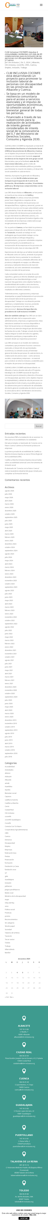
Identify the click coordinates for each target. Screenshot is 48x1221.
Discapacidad (10, 843)
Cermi (7, 806)
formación (8, 863)
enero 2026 (9, 507)
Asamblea (8, 786)
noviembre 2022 (11, 617)
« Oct (7, 997)
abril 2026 (8, 501)
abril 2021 (8, 674)
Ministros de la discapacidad (15, 896)
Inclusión (15, 67)
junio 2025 (8, 524)
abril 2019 (8, 743)
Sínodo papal (10, 926)
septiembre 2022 (11, 624)
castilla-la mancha (11, 800)
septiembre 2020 (11, 697)
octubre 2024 (10, 547)
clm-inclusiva (13, 62)
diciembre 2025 (10, 511)
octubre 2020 (10, 693)
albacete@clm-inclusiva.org (24, 1037)
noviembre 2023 (11, 580)
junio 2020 (8, 703)
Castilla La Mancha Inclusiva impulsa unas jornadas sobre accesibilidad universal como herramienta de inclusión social (23, 462)
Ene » (12, 997)
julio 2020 (8, 700)
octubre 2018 (10, 750)
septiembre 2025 (11, 517)
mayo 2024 (9, 560)
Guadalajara (9, 879)
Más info (32, 1215)
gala (6, 876)
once (6, 906)
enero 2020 (9, 717)
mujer (7, 899)
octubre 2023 (10, 584)
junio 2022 (8, 634)
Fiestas (7, 856)
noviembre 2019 (11, 723)
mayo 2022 (9, 637)
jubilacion (8, 886)
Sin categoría (9, 923)
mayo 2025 (9, 527)
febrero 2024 (9, 570)
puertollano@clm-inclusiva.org (24, 1146)
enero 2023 (9, 614)
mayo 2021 (9, 670)
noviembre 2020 (11, 690)
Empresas (8, 850)
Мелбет (7, 953)
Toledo (7, 943)
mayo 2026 (9, 497)
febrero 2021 (9, 680)
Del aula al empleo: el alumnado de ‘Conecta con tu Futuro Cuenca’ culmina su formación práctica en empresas (23, 445)
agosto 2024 (9, 554)
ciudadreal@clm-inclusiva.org (24, 1063)
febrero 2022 (9, 644)
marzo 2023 (9, 607)
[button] (41, 6)
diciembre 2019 (10, 720)
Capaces (8, 796)
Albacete (35, 62)
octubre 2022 (10, 620)
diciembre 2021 (10, 650)
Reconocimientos (11, 919)
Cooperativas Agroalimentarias (16, 830)
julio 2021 (8, 664)
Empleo (8, 67)
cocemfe (20, 65)
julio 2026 (8, 494)
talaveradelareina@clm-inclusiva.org (24, 1175)
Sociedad (8, 929)
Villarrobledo (9, 949)
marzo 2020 (9, 713)
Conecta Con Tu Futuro (13, 826)
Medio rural (9, 893)
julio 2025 (8, 521)
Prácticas (8, 913)
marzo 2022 (9, 640)
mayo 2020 (9, 707)
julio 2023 (8, 594)
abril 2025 (8, 531)
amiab (7, 783)
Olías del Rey (9, 903)
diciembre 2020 (10, 687)
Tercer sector (10, 939)
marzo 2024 (9, 567)
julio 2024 (8, 557)
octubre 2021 (10, 657)
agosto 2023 (9, 590)
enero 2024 (9, 574)
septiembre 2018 (11, 753)
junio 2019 (8, 740)
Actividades (9, 770)
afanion (7, 773)
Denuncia (8, 840)
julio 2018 (8, 757)
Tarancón (8, 936)
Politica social (10, 909)
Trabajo (23, 67)
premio (7, 916)
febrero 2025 (9, 537)
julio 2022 (8, 630)
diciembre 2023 (10, 577)
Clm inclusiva (10, 65)
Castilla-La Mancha (11, 803)
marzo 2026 (9, 504)
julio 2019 (8, 737)
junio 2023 (8, 597)
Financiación (9, 860)
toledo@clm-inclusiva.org (24, 1202)
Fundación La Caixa (12, 866)
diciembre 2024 (10, 544)
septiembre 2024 (11, 551)
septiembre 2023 (11, 587)
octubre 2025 (10, 514)
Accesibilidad (10, 767)
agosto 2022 (9, 627)
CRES (27, 65)
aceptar (24, 1218)
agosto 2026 (9, 491)
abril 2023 (8, 604)
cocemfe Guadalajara (12, 820)
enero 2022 (9, 647)
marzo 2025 (9, 534)
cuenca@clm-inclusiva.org (24, 1090)
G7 (6, 873)
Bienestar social (10, 793)
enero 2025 (9, 541)
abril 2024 (8, 564)
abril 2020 (8, 710)
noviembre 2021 (11, 654)
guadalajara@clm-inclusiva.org (24, 1116)
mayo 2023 (9, 600)
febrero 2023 (9, 610)
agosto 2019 (9, 733)
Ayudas (7, 790)
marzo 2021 (9, 677)
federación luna (10, 853)
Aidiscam (8, 776)
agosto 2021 (9, 660)
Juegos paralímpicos (12, 890)
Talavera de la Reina (12, 933)
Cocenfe (8, 823)
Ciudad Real (9, 810)
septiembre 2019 (11, 730)
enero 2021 (9, 683)
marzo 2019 (9, 747)
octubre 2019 (10, 727)
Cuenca (33, 65)
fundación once (10, 870)
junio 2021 (8, 667)
